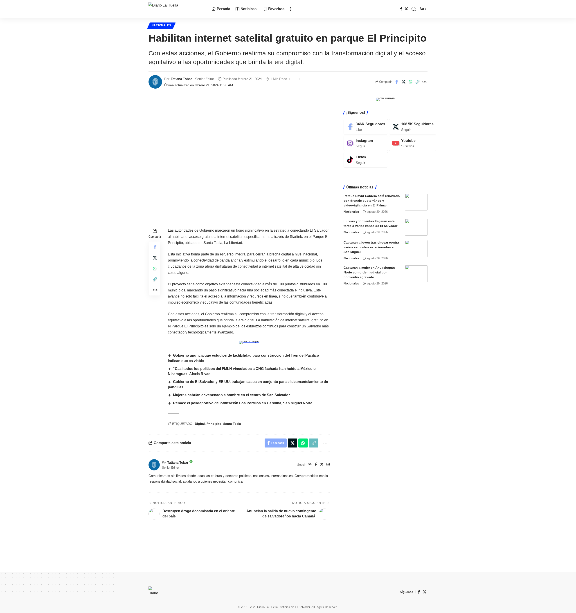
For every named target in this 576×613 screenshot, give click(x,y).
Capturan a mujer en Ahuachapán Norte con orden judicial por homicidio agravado (369, 272)
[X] (406, 9)
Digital (200, 423)
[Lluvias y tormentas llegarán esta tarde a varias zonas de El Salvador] (416, 227)
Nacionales (161, 25)
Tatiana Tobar (181, 79)
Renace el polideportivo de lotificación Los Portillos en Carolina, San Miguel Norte (242, 403)
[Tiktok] (366, 160)
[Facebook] (401, 9)
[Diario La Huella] (176, 9)
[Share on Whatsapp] (410, 81)
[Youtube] (412, 143)
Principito (214, 423)
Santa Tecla (232, 423)
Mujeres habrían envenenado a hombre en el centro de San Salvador (231, 395)
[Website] (310, 464)
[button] (290, 9)
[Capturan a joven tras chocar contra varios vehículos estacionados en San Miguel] (416, 248)
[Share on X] (403, 81)
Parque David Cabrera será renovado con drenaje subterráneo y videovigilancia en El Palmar (372, 200)
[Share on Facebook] (396, 81)
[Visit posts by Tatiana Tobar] (155, 82)
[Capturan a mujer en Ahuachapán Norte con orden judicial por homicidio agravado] (416, 273)
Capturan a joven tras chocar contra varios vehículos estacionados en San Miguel (371, 247)
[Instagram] (328, 464)
